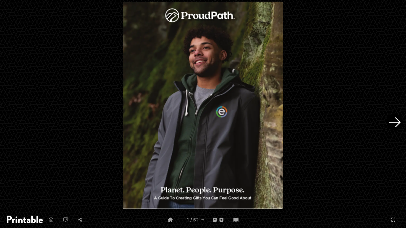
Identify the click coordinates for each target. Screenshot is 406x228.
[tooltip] (170, 219)
